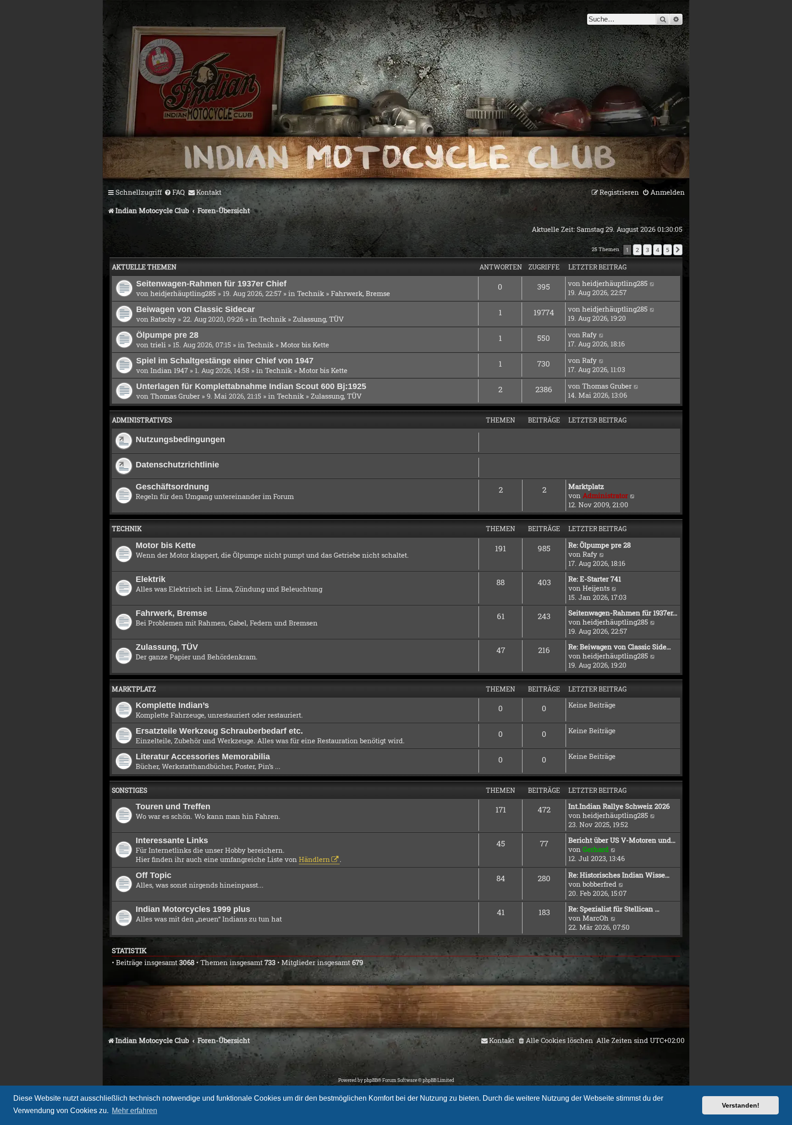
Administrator (605, 495)
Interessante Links (172, 840)
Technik (310, 293)
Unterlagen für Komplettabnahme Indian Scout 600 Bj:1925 (251, 386)
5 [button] (667, 250)
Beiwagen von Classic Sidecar (195, 309)
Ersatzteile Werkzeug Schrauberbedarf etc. (219, 730)
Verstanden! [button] (740, 1105)
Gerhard (596, 849)
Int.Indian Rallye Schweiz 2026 (619, 806)
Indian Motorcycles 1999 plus (193, 909)
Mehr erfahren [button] (134, 1110)
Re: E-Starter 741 (594, 578)
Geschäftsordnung (172, 486)
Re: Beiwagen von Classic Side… (619, 646)
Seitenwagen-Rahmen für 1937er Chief (211, 283)
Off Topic (153, 875)
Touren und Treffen (173, 806)
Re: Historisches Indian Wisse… (619, 874)
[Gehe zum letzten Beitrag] (652, 283)
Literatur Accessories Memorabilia (203, 756)
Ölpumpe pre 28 (167, 335)
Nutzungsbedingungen (180, 439)
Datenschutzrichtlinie (177, 464)
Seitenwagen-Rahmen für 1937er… (622, 612)
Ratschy (163, 319)
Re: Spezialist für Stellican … (614, 908)
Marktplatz (586, 486)
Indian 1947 (169, 370)
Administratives (142, 420)
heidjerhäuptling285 (183, 293)
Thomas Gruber (175, 396)
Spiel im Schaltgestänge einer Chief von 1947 (225, 360)
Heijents (596, 588)
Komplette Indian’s (172, 705)
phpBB (371, 1080)
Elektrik (150, 579)
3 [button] (647, 250)
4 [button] (657, 250)
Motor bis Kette (304, 344)
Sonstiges (129, 790)
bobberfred (599, 884)
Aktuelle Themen (144, 267)
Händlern (314, 859)
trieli (158, 344)
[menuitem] (174, 192)
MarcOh (596, 917)
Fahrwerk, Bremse (360, 293)
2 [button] (637, 250)
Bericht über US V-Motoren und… (622, 840)
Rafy (589, 334)
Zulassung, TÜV (318, 319)
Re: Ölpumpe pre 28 (599, 544)
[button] (677, 249)
